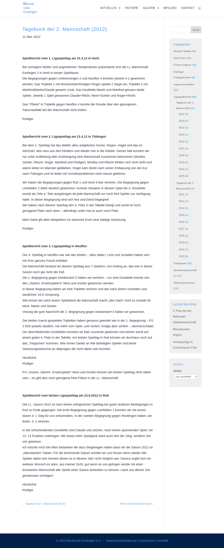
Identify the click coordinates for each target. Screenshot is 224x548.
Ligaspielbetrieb (182, 96)
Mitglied (170, 8)
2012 (181, 114)
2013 (181, 120)
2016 (181, 141)
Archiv (177, 370)
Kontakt (188, 8)
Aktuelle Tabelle (182, 51)
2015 (181, 134)
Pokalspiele (180, 263)
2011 (181, 194)
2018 (181, 155)
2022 (181, 169)
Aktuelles (108, 8)
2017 (181, 148)
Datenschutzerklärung (121, 540)
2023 (181, 176)
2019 (181, 162)
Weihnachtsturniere (184, 282)
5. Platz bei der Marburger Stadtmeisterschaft (184, 316)
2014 (181, 127)
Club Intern (180, 58)
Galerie (149, 8)
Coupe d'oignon (182, 64)
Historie (131, 8)
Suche (196, 29)
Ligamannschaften (184, 84)
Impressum (147, 540)
